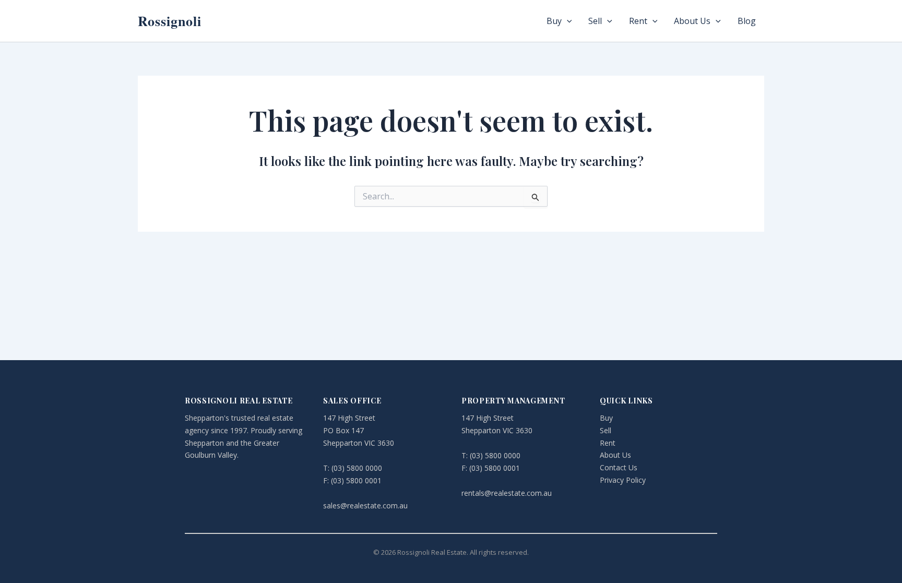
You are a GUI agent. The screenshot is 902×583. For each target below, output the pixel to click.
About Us (692, 21)
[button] (567, 21)
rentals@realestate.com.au (506, 493)
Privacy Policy (623, 480)
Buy (554, 21)
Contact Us (618, 467)
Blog (747, 21)
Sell (595, 21)
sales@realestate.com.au (365, 505)
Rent (638, 21)
